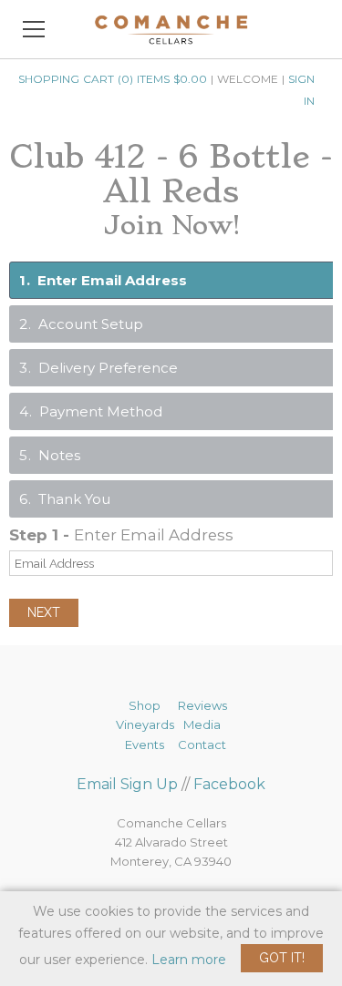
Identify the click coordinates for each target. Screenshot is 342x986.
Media (202, 724)
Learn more (188, 959)
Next (43, 612)
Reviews (202, 705)
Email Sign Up (127, 784)
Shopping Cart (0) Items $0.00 (112, 79)
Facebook (229, 784)
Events (144, 744)
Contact (202, 744)
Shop (145, 705)
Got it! (282, 957)
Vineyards (145, 724)
